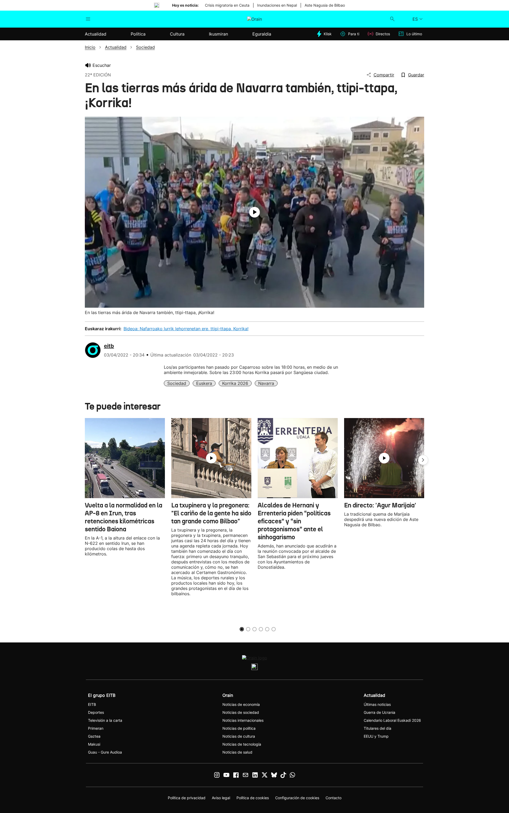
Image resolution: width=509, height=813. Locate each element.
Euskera (204, 383)
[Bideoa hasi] (254, 212)
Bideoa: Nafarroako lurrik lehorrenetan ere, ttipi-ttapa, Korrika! (186, 328)
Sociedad (176, 383)
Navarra (266, 383)
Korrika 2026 (235, 383)
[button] (423, 460)
